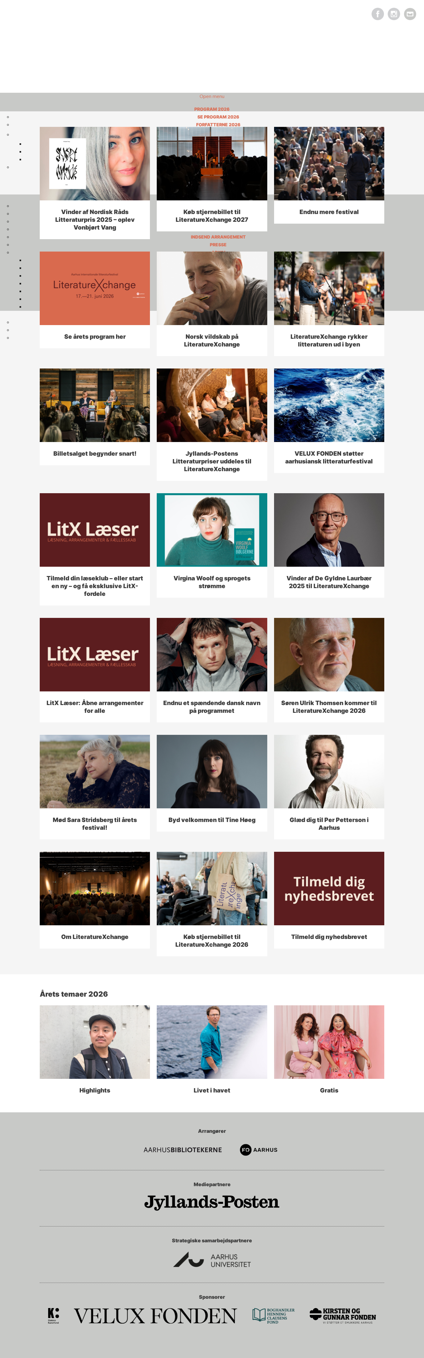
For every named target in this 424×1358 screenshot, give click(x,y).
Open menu (212, 96)
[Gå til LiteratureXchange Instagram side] (394, 15)
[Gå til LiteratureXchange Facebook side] (378, 15)
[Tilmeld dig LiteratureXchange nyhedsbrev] (410, 15)
